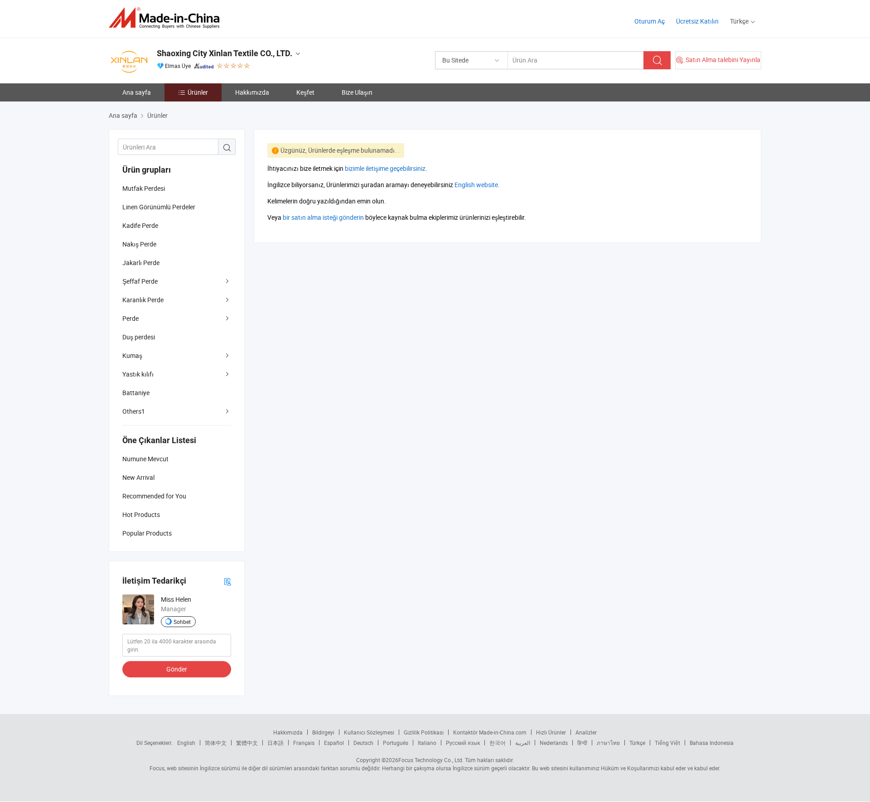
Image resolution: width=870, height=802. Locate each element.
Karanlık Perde (143, 299)
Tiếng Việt (667, 742)
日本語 (275, 742)
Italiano (427, 742)
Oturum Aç (649, 21)
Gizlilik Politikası (424, 732)
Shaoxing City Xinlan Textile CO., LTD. (224, 53)
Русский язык (463, 742)
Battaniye (136, 392)
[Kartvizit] (227, 581)
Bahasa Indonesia (712, 742)
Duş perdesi (138, 337)
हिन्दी (582, 742)
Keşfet (305, 92)
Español (334, 742)
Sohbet (182, 621)
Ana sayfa (136, 92)
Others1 (133, 411)
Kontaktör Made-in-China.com (490, 732)
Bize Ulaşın (357, 92)
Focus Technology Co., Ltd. (431, 759)
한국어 (497, 742)
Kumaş (132, 355)
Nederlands (554, 742)
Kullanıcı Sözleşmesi (369, 732)
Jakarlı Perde (141, 262)
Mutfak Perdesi (143, 188)
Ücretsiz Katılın (697, 21)
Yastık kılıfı (138, 374)
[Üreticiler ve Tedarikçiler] (167, 18)
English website (476, 184)
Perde (130, 318)
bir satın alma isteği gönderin (323, 217)
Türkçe (637, 742)
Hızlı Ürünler (551, 732)
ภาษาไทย (608, 742)
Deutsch (363, 742)
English (186, 742)
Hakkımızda (252, 92)
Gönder (176, 669)
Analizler (586, 732)
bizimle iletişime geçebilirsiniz (385, 168)
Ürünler (198, 92)
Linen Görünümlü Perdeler (158, 207)
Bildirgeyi (323, 732)
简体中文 (216, 742)
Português (395, 742)
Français (303, 742)
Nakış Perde (139, 244)
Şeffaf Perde (140, 281)
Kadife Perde (140, 225)
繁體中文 (247, 742)
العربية (522, 742)
